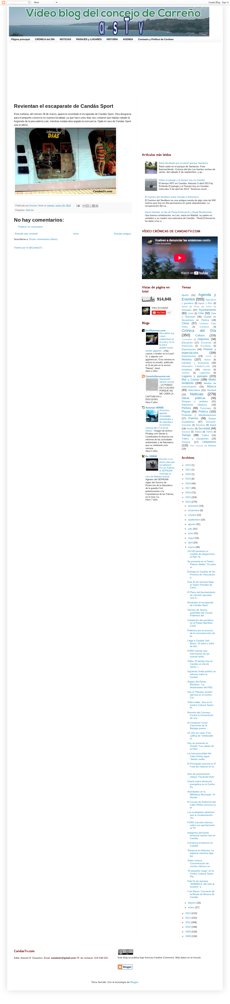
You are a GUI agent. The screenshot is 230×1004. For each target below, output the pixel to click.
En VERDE (151, 456)
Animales (186, 310)
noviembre (194, 510)
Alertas (197, 307)
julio (190, 528)
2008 (188, 936)
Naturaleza (194, 390)
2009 (188, 931)
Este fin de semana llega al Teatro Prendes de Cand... (200, 585)
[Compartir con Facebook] (93, 206)
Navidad (211, 390)
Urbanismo (209, 441)
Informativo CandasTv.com (196, 366)
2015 (188, 497)
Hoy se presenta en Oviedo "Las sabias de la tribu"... (200, 746)
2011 (188, 922)
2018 (188, 483)
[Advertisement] (115, 70)
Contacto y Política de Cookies (156, 39)
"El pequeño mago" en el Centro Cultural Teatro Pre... (200, 873)
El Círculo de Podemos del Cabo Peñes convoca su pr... (201, 805)
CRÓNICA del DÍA (45, 39)
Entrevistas (187, 346)
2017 (188, 488)
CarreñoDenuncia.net (157, 376)
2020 (188, 474)
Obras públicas (193, 398)
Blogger (134, 982)
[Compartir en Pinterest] (96, 206)
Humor (207, 360)
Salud (213, 425)
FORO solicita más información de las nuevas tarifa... (198, 653)
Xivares (212, 445)
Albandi (185, 307)
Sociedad (204, 428)
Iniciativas (187, 369)
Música (211, 386)
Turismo (186, 442)
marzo (191, 547)
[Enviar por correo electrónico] (84, 206)
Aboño (185, 295)
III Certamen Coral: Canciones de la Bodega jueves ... (197, 725)
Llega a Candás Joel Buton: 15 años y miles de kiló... (200, 643)
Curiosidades (187, 339)
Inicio (76, 233)
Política (203, 411)
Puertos (193, 418)
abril (190, 542)
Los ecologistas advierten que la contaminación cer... (201, 815)
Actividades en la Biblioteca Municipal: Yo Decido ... (201, 794)
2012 (188, 917)
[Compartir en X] (90, 206)
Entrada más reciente (26, 233)
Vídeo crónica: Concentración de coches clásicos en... (199, 863)
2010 (188, 927)
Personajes (205, 408)
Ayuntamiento (207, 309)
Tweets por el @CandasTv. (28, 247)
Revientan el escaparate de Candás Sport (200, 604)
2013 (188, 913)
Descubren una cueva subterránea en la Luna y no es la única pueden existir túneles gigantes (159, 342)
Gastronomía (189, 356)
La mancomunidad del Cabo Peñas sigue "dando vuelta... (199, 756)
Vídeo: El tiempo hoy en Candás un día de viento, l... (200, 664)
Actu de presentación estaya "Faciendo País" (201, 775)
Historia (186, 359)
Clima (185, 323)
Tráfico (205, 435)
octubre (192, 515)
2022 (188, 465)
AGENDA (128, 39)
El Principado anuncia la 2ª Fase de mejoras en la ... (201, 766)
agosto (192, 524)
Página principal (20, 39)
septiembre (194, 519)
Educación (187, 342)
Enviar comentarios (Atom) (43, 239)
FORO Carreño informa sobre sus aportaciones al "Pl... (201, 825)
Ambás (209, 307)
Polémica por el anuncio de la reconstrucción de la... (201, 633)
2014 (188, 501)
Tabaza (198, 432)
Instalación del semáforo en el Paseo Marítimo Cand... (200, 623)
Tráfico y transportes (195, 438)
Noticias (30, 210)
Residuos (200, 425)
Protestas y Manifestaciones (199, 415)
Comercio (204, 327)
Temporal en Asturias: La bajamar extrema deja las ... (200, 853)
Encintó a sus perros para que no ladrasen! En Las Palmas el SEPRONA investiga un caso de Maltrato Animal (160, 468)
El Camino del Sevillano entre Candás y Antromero (172, 197)
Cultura (199, 335)
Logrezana (205, 373)
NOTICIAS (65, 39)
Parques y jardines (195, 401)
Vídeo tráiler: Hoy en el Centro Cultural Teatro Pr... (200, 705)
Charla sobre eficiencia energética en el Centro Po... (201, 784)
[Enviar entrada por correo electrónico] (78, 205)
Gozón (208, 356)
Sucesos (186, 432)
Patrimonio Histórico (194, 404)
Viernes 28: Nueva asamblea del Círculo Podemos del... (199, 613)
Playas (186, 411)
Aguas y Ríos (205, 303)
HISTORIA (112, 39)
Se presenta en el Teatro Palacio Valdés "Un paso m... (201, 564)
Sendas (190, 428)
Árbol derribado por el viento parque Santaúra (183, 163)
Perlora (186, 408)
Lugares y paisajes (195, 376)
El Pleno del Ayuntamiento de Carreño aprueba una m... (201, 595)
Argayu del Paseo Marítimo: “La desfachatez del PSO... (200, 684)
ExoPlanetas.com (155, 330)
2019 (188, 478)
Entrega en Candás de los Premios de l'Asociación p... (201, 574)
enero (191, 907)
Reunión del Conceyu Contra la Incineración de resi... (200, 715)
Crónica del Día (199, 330)
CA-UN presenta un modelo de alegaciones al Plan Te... (201, 554)
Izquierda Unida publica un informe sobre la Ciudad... (201, 674)
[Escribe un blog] (87, 206)
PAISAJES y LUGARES (89, 39)
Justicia (185, 373)
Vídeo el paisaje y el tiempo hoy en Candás (182, 180)
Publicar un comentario (30, 226)
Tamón (209, 432)
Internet (206, 370)
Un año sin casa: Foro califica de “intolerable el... (200, 735)
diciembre (193, 505)
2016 (188, 492)
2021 (188, 469)
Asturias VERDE (154, 407)
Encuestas (206, 343)
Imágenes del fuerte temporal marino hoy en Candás (201, 835)
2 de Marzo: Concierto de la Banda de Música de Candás (201, 894)
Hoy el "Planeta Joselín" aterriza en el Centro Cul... (200, 695)
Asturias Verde (36, 205)
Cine (201, 313)
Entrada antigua (122, 233)
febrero (192, 902)
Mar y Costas (191, 379)
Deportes (203, 339)
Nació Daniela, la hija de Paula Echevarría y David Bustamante (178, 212)
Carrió (190, 313)
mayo (191, 538)
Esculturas (206, 346)
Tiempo (186, 435)
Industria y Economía (195, 362)
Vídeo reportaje (196, 446)
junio (191, 533)
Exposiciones (189, 349)
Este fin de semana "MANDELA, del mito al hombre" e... (200, 884)
